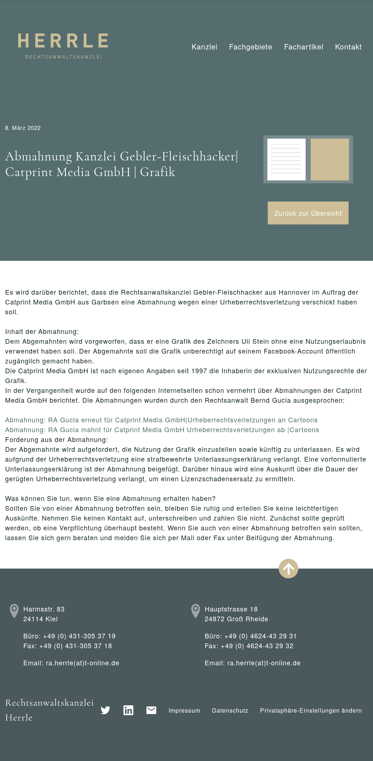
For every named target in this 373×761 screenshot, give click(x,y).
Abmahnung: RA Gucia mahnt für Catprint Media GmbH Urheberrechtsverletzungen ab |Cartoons (162, 429)
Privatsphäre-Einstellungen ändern (311, 710)
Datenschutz (230, 710)
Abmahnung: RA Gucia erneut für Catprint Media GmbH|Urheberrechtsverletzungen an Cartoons (161, 419)
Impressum (184, 710)
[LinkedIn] (128, 710)
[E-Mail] (151, 710)
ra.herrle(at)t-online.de (82, 662)
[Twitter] (105, 710)
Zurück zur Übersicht (308, 213)
